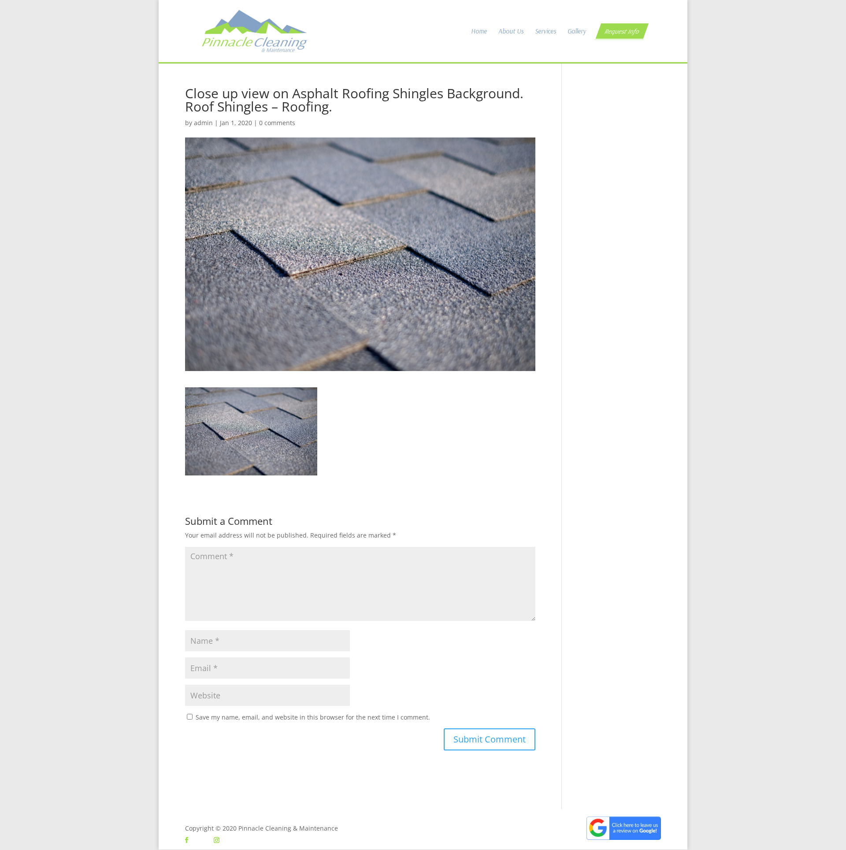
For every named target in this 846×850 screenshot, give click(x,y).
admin (203, 123)
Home (479, 31)
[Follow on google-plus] (201, 840)
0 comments (277, 123)
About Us (510, 31)
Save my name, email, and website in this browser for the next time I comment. (313, 717)
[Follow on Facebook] (186, 840)
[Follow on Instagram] (216, 840)
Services (545, 31)
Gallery (577, 31)
